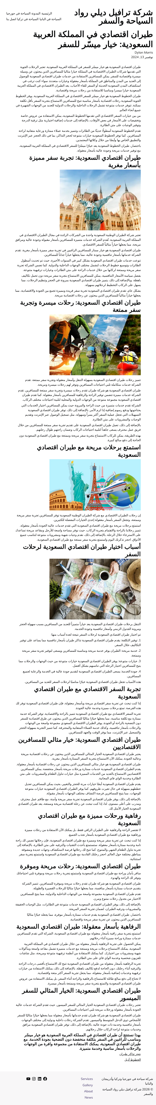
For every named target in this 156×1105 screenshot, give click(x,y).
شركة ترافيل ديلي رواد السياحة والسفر (113, 16)
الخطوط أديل (132, 1060)
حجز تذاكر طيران (130, 1054)
